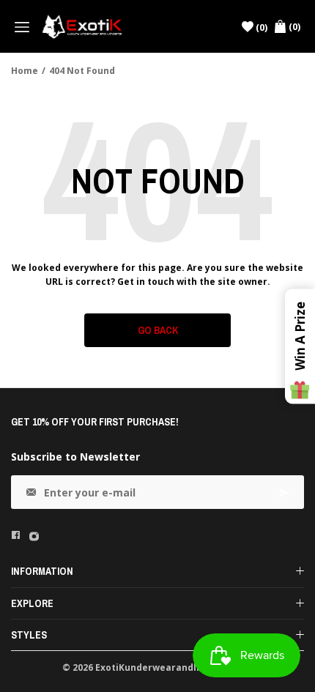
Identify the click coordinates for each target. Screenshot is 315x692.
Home (24, 70)
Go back (158, 330)
